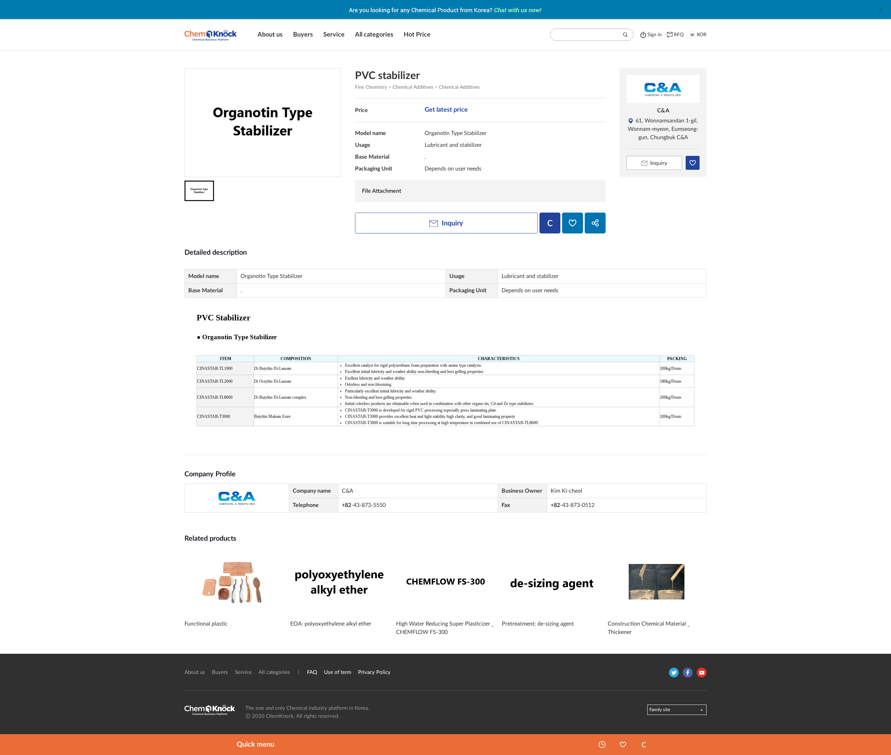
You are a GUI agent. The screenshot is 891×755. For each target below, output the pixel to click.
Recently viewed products (602, 744)
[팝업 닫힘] (881, 10)
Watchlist (623, 744)
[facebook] (688, 672)
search (625, 34)
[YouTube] (702, 672)
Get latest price (446, 110)
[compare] (549, 223)
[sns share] (595, 223)
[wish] (572, 223)
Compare (643, 744)
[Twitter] (674, 672)
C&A (663, 110)
